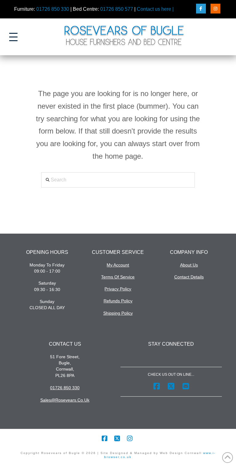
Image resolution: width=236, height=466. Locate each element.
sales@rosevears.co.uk (64, 400)
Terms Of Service (118, 276)
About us (189, 264)
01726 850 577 (116, 9)
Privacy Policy (117, 288)
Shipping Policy (118, 313)
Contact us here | (155, 9)
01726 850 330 (52, 9)
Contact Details (189, 276)
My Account (118, 264)
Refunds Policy (118, 300)
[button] (13, 37)
